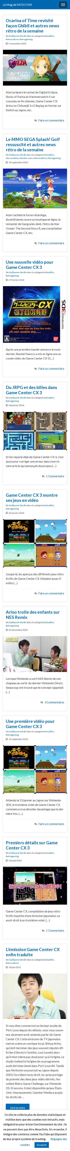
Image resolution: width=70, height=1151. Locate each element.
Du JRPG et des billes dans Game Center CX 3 (31, 390)
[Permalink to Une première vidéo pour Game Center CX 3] (35, 769)
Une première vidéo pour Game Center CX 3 (30, 724)
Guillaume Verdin (18, 36)
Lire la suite (17, 1107)
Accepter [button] (42, 1144)
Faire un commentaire (51, 120)
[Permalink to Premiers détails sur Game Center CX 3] (35, 885)
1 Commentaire (55, 476)
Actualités (49, 36)
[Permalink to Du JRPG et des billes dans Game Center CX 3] (35, 430)
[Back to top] (61, 1142)
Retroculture (12, 39)
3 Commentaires (54, 702)
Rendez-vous (26, 158)
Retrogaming (26, 39)
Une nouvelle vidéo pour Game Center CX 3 (29, 264)
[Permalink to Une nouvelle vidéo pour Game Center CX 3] (35, 314)
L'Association (12, 158)
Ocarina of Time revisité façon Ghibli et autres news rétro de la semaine (32, 25)
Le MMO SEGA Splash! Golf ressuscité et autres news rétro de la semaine (33, 144)
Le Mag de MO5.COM (17, 4)
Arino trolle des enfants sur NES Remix (33, 614)
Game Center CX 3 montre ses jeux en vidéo (32, 497)
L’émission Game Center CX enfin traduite (33, 952)
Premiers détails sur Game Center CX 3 (32, 845)
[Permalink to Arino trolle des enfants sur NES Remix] (35, 653)
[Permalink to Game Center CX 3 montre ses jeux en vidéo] (35, 543)
